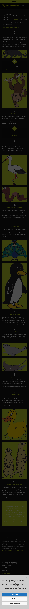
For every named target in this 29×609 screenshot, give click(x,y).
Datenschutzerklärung (12, 606)
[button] (26, 577)
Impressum (20, 606)
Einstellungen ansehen (14, 603)
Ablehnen (14, 599)
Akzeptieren (14, 594)
